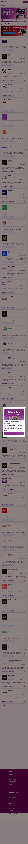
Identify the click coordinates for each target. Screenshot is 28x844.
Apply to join (14, 433)
